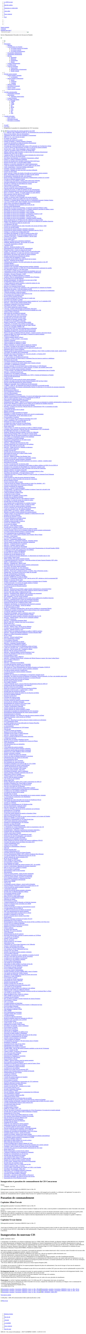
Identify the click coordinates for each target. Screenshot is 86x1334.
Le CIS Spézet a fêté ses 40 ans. (12, 537)
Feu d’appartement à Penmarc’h (12, 391)
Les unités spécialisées (13, 99)
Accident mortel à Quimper (11, 1107)
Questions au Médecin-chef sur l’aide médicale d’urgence (19, 498)
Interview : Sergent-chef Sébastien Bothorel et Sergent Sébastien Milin (22, 632)
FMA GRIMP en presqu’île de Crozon (14, 995)
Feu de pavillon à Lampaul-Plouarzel (14, 1062)
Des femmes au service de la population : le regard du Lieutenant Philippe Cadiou (25, 207)
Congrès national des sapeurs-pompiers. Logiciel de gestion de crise (22, 283)
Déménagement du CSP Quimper (13, 1072)
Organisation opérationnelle (14, 54)
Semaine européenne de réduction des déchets (16, 924)
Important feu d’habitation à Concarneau (14, 1056)
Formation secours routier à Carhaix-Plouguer (16, 733)
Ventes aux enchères (9, 905)
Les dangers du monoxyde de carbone (14, 409)
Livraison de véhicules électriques (13, 1016)
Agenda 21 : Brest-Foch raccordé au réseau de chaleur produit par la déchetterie (25, 720)
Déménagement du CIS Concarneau (13, 760)
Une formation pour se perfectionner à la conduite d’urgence (20, 503)
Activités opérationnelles (10, 92)
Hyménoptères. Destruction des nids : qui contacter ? (18, 176)
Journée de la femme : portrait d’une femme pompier (18, 1134)
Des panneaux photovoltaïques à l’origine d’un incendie (19, 1116)
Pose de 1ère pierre (9, 940)
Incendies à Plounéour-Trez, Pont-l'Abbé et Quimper (18, 783)
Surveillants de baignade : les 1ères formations (16, 567)
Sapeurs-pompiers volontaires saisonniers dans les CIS (18, 772)
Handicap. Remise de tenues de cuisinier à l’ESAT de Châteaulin (21, 432)
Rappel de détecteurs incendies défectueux (15, 1083)
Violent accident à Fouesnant (11, 311)
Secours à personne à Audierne (12, 753)
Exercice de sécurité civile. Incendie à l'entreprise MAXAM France (22, 161)
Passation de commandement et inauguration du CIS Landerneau (21, 1081)
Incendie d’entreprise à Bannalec (12, 1089)
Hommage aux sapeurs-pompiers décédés (15, 421)
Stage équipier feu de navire (11, 724)
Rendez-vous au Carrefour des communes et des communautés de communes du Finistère (27, 287)
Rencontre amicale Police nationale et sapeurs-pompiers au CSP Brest (22, 935)
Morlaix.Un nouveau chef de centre (13, 580)
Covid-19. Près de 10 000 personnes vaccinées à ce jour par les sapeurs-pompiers (25, 147)
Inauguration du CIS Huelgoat (12, 810)
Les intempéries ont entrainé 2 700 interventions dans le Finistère (21, 1040)
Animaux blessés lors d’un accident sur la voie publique (19, 444)
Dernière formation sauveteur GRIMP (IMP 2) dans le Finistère (20, 971)
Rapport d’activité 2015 (10, 696)
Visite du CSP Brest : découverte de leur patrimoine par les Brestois (22, 808)
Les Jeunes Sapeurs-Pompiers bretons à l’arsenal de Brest (19, 531)
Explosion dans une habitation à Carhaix (14, 257)
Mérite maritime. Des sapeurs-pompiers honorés (16, 558)
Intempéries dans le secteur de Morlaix (14, 349)
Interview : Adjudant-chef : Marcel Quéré (15, 563)
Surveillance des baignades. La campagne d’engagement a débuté (21, 158)
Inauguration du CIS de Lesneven (13, 920)
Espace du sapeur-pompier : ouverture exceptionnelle (18, 876)
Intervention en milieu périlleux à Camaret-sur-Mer (17, 1158)
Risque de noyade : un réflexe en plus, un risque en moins (19, 504)
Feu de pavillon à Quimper (11, 1090)
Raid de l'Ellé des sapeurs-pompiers (13, 777)
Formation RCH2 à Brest (10, 1122)
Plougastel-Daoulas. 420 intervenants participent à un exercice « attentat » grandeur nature (28, 460)
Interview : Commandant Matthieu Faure (15, 539)
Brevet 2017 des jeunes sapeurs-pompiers (15, 566)
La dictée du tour (8, 378)
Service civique (11, 87)
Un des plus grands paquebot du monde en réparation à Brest (20, 813)
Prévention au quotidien (13, 120)
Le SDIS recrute (8, 2)
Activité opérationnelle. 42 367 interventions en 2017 (18, 415)
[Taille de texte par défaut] (4, 132)
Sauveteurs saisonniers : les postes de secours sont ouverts (19, 1176)
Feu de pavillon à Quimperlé (11, 1054)
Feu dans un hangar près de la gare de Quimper (16, 679)
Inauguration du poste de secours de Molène (15, 1125)
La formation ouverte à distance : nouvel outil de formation (19, 884)
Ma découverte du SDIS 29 (11, 390)
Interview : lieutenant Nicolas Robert (14, 260)
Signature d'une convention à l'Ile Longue (15, 768)
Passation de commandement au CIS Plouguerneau (17, 784)
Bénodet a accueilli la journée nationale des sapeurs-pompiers (20, 512)
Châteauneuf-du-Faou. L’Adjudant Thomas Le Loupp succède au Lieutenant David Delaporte (29, 474)
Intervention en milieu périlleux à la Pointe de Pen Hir (18, 964)
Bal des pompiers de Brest (11, 480)
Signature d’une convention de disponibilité (15, 546)
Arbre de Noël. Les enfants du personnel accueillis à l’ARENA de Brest (23, 427)
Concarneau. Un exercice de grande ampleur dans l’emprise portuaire (22, 363)
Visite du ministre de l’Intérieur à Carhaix (15, 343)
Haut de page (7, 1329)
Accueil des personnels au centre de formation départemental (20, 143)
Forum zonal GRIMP (9, 881)
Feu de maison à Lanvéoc (11, 1080)
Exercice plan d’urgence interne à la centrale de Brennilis (19, 1071)
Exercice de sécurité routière (11, 227)
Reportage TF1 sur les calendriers (13, 931)
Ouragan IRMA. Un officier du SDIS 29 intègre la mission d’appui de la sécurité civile (27, 489)
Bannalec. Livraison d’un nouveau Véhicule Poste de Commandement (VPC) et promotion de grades (31, 406)
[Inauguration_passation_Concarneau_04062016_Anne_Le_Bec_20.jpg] (20, 1292)
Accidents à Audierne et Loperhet (13, 284)
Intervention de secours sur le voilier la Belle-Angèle (18, 453)
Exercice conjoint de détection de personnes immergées (18, 736)
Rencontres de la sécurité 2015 (12, 812)
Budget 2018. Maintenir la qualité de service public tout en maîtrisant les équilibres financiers (28, 403)
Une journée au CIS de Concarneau (13, 979)
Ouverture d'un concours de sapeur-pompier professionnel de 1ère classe (23, 1147)
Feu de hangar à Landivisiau (11, 185)
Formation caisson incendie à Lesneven (14, 521)
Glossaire (6, 1320)
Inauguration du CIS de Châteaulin (13, 980)
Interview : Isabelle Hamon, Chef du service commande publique (21, 617)
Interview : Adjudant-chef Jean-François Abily (16, 442)
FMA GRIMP (8, 1010)
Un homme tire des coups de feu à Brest (14, 1044)
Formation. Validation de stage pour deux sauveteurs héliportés (20, 170)
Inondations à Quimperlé (10, 1042)
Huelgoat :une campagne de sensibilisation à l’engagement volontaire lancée (24, 674)
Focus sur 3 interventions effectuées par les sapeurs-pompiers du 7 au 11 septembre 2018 (27, 301)
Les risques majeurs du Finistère (19, 48)
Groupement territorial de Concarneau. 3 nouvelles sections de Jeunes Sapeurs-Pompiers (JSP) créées (31, 560)
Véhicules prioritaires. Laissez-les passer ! (15, 292)
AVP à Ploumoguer (9, 742)
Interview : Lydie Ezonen (10, 536)
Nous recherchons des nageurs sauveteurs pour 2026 (21, 131)
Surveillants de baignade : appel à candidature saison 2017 (19, 613)
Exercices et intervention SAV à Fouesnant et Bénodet (18, 485)
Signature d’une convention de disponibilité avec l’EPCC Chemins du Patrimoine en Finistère (29, 375)
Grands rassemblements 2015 (12, 843)
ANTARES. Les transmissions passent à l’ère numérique (19, 436)
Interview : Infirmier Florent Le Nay (13, 629)
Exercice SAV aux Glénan (11, 950)
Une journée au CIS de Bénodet (12, 962)
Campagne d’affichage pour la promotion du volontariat (19, 1152)
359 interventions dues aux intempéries (14, 744)
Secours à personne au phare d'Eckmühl (14, 837)
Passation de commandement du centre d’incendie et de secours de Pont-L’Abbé (25, 225)
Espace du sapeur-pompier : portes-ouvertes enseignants (19, 873)
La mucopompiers (9, 726)
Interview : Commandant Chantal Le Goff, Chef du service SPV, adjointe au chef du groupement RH (31, 578)
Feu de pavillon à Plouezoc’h (11, 659)
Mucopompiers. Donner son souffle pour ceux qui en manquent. (21, 198)
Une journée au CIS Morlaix (11, 937)
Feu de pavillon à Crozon (10, 655)
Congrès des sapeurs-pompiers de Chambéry (16, 1077)
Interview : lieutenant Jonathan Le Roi (14, 247)
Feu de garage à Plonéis (10, 238)
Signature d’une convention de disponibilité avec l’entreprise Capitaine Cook (24, 467)
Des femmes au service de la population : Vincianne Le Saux (20, 216)
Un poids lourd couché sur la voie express (15, 316)
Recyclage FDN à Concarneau (12, 1007)
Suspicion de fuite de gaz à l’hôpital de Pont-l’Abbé (17, 602)
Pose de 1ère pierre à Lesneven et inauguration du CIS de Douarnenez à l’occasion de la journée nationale (32, 1110)
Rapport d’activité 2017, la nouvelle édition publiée (17, 322)
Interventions (10, 95)
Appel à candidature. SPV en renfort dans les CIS (17, 420)
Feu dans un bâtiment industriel (12, 694)
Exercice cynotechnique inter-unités (13, 946)
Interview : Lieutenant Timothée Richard (15, 643)
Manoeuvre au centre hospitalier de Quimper (16, 412)
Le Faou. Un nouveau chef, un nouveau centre (16, 464)
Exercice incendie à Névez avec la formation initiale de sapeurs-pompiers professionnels (27, 530)
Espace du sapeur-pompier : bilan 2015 (14, 769)
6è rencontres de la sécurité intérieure (14, 278)
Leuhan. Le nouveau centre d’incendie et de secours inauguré (20, 197)
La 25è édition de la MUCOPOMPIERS (15, 551)
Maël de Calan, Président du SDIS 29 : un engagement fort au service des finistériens (29, 132)
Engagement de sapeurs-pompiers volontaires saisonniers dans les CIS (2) (23, 230)
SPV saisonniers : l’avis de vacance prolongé (16, 596)
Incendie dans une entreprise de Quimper (15, 1155)
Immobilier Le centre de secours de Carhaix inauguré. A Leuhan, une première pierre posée (28, 367)
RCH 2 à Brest (8, 635)
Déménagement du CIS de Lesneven (14, 934)
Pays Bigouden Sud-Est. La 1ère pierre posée (16, 269)
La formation (14, 77)
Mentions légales (8, 1314)
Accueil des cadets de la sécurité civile (14, 611)
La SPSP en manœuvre (10, 619)
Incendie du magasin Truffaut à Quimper (15, 575)
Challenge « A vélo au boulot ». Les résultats (16, 338)
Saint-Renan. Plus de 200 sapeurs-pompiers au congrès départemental (22, 435)
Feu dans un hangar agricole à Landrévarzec (15, 670)
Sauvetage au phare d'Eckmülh (12, 824)
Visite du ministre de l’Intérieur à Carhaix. (15, 341)
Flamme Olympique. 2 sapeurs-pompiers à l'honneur (18, 141)
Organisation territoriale (13, 93)
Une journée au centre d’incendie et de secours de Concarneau (20, 479)
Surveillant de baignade (13, 86)
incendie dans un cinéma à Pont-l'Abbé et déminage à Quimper (20, 1111)
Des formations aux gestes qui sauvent (14, 762)
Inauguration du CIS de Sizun (12, 1113)
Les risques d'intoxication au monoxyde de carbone (17, 912)
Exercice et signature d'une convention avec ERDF (17, 903)
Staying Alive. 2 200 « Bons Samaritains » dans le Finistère (19, 149)
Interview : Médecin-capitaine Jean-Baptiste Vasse (17, 456)
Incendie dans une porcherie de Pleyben (14, 691)
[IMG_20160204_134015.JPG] (48, 1292)
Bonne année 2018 (9, 426)
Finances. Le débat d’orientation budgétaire (15, 159)
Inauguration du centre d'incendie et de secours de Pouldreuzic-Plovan (22, 799)
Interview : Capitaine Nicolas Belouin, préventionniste (18, 595)
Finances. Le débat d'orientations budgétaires (16, 634)
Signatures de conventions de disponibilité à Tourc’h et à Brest (20, 1131)
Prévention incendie (12, 119)
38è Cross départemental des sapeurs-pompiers (16, 911)
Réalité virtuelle (15, 71)
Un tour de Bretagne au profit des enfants (15, 518)
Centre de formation (12, 66)
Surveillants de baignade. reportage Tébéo (15, 319)
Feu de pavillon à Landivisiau (12, 869)
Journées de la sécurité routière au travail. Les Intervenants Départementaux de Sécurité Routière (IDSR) (31, 548)
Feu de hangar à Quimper (11, 1027)
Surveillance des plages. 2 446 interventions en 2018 (18, 289)
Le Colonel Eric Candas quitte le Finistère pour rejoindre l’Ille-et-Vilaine (23, 534)
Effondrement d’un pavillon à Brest (13, 1045)
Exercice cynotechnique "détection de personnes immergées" (20, 866)
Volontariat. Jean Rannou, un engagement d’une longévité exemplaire (22, 604)
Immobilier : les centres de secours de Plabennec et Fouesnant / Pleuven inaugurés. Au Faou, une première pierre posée (35, 676)
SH (12, 111)
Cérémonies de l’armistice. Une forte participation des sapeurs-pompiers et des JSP (26, 262)
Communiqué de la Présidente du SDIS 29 (15, 644)
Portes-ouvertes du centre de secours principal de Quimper (19, 477)
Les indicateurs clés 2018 (10, 224)
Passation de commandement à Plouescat (15, 846)
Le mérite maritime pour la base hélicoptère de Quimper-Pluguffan (21, 723)
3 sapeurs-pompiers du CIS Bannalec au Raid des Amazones (20, 902)
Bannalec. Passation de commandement (14, 195)
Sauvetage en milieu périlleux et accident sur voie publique (19, 988)
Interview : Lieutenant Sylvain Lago (13, 372)
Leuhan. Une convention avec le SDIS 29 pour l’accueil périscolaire (22, 251)
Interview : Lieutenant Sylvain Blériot (14, 662)
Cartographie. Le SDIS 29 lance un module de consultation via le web (22, 271)
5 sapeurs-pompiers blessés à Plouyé (13, 337)
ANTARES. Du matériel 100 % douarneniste (16, 352)
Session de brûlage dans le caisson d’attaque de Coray (18, 1143)
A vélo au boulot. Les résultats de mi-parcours (16, 357)
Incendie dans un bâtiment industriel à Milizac (16, 891)
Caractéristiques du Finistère (14, 47)
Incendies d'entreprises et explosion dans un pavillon (18, 1098)
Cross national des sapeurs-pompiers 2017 (15, 584)
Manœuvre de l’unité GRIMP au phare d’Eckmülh (17, 751)
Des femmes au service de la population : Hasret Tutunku (19, 215)
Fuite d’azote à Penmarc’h (11, 1028)
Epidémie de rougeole (10, 388)
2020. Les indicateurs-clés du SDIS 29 (14, 144)
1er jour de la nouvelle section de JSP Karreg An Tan (18, 293)
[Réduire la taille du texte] (2, 132)
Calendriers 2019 (8, 245)
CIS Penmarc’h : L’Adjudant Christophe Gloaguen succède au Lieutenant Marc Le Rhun (27, 991)
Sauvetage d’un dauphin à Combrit (13, 299)
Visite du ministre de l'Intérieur (12, 1039)
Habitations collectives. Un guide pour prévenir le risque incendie (21, 253)
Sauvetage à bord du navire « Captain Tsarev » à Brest (18, 689)
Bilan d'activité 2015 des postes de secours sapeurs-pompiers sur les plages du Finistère (27, 816)
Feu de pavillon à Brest (10, 1021)
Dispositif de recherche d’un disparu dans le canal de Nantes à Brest (22, 1063)
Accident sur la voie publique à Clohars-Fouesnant (17, 628)
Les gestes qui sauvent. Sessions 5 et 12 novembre (17, 664)
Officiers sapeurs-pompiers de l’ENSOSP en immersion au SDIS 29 (22, 397)
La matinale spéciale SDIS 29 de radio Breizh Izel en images (20, 259)
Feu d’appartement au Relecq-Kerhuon (14, 1066)
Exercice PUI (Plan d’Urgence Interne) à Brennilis (17, 665)
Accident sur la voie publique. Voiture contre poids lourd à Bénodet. (22, 180)
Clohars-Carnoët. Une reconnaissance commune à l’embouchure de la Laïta (24, 513)
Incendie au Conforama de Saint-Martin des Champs (18, 183)
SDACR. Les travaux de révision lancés (14, 156)
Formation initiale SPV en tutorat (13, 1013)
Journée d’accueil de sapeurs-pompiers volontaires (17, 748)
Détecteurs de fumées (9, 899)
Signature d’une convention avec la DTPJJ (15, 1019)
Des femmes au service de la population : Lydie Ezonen (18, 210)
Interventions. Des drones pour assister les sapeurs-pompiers (20, 254)
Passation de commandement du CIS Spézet (15, 1036)
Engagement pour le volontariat (12, 714)
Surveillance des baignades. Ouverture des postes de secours (20, 329)
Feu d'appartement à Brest (11, 759)
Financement (14, 68)
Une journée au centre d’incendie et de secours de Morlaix (19, 405)
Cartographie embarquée (10, 888)
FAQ (5, 17)
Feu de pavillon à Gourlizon (11, 417)
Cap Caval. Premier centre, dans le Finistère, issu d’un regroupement (22, 201)
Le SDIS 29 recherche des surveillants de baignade (17, 909)
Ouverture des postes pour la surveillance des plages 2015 (19, 842)
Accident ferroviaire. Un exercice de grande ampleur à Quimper (21, 583)
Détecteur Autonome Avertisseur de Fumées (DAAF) (18, 918)
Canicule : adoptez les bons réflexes (13, 519)
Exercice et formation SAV (11, 1078)
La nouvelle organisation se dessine (13, 244)
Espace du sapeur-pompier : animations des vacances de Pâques (21, 741)
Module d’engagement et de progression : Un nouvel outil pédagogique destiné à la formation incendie (31, 396)
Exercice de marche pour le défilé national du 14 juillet (18, 1114)
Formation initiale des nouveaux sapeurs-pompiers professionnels (21, 564)
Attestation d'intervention (17, 96)
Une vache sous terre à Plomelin (12, 1053)
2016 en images (8, 587)
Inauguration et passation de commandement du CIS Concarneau (21, 711)
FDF (12, 113)
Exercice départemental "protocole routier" (15, 805)
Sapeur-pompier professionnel (15, 78)
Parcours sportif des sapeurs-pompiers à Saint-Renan (18, 188)
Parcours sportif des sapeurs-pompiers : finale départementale (20, 1128)
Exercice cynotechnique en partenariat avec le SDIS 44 (18, 1129)
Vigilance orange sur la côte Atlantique (14, 775)
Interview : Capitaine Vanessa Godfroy (14, 545)
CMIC (12, 102)
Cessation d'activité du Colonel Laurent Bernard (16, 765)
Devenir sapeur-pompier (10, 74)
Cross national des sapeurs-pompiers (13, 747)
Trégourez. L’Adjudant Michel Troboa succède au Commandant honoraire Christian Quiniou (28, 200)
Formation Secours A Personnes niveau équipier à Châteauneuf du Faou (23, 1004)
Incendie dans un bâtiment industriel (13, 497)
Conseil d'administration (13, 63)
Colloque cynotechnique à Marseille (13, 706)
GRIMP (13, 101)
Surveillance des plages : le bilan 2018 (14, 305)
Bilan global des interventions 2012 (13, 1141)
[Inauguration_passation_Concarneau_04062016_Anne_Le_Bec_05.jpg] (59, 1289)
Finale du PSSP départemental (12, 376)
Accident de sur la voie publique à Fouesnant (16, 965)
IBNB (12, 107)
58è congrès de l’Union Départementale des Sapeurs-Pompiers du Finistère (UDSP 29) (27, 667)
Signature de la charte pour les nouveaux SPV (16, 1069)
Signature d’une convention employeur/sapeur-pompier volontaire (21, 266)
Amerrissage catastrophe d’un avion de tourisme (16, 304)
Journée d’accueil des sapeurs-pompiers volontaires (17, 369)
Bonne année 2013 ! (9, 1149)
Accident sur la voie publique (12, 1068)
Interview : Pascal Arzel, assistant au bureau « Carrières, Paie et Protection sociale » (26, 570)
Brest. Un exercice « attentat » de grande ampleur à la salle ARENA (22, 192)
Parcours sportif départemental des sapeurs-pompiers (18, 382)
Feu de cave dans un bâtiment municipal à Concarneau (18, 756)
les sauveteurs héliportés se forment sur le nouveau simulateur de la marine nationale (26, 1144)
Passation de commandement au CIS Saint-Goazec (17, 439)
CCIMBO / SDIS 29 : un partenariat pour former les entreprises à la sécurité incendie (26, 385)
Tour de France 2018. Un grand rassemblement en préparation (20, 328)
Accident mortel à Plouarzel (11, 448)
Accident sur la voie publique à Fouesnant (15, 373)
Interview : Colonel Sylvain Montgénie (14, 488)
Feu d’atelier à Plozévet (10, 682)
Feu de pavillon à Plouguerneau (12, 961)
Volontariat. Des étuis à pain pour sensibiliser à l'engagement (20, 135)
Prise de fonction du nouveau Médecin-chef (15, 1117)
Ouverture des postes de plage (12, 697)
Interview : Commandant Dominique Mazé (15, 620)
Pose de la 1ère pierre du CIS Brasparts (14, 786)
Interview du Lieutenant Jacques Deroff (14, 286)
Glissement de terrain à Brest (11, 1096)
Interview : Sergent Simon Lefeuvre (13, 735)
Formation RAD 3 (9, 673)
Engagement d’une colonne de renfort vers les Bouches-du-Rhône (21, 692)
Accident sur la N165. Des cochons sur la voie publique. (19, 549)
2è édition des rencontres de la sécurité (14, 947)
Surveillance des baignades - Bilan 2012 (14, 1169)
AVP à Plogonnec (8, 932)
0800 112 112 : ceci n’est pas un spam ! (14, 137)
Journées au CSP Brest (10, 802)
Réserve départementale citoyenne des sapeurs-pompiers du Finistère (22, 191)
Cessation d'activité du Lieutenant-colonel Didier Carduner (19, 787)
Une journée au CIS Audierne (12, 778)
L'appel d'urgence (12, 98)
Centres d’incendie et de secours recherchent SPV (17, 985)
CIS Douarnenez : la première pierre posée (15, 1172)
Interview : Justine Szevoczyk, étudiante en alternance (18, 447)
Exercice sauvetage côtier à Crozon (13, 482)
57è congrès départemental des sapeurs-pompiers (17, 801)
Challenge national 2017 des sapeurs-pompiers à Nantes (19, 614)
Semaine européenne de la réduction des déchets (17, 256)
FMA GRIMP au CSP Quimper (12, 860)
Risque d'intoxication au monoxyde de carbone (16, 1150)
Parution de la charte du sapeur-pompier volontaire (17, 1160)
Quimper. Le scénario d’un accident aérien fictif (16, 232)
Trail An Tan (7, 882)
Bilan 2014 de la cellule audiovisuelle (14, 896)
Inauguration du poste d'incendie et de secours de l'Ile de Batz (20, 1034)
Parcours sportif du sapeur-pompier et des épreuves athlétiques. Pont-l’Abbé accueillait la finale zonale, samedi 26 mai (35, 351)
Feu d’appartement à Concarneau (13, 394)
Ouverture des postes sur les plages (13, 140)
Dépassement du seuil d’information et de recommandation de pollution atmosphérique (27, 1135)
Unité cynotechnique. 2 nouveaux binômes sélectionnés (18, 167)
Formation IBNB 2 (9, 263)
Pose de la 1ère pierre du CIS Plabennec (14, 807)
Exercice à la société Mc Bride (12, 699)
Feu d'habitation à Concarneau (12, 894)
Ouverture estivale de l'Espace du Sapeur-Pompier (17, 852)
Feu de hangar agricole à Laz (11, 1087)
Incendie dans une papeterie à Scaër (13, 1163)
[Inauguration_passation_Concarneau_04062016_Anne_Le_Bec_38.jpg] (20, 1289)
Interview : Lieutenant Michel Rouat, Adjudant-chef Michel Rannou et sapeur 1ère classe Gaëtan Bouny (31, 658)
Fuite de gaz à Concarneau (11, 1030)
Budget (13, 62)
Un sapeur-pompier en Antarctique (13, 1003)
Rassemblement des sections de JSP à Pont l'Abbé (17, 703)
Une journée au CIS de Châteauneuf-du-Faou (16, 949)
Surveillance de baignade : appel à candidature (16, 1025)
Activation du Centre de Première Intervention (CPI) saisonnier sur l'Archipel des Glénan (27, 146)
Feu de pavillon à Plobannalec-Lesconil (14, 825)
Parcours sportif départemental (12, 206)
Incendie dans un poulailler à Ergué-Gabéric (15, 495)
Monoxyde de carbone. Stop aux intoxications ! (16, 134)
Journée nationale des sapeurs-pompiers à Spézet (17, 709)
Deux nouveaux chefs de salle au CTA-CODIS (16, 194)
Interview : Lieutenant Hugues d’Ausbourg (15, 543)
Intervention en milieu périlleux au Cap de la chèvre (17, 1140)
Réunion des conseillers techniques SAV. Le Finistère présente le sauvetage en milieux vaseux (29, 209)
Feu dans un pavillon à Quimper (12, 625)
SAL (12, 108)
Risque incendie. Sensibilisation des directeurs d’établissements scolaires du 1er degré (26, 177)
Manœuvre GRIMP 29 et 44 (11, 335)
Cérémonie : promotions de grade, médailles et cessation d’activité (21, 955)
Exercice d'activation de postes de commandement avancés (19, 906)
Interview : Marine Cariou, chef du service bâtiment (17, 626)
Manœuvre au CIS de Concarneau (13, 926)
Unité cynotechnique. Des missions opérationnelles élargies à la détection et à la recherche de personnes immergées (34, 387)
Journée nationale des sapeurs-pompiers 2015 (16, 857)
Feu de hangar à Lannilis (10, 900)
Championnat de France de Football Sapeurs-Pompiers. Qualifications (22, 272)
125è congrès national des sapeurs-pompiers (15, 307)
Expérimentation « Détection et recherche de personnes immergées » (22, 830)
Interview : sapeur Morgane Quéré (13, 525)
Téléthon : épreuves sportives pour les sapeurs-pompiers (19, 1060)
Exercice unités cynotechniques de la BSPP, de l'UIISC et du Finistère (22, 1167)
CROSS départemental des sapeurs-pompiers (16, 766)
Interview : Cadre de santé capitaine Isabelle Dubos (17, 302)
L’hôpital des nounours (10, 738)
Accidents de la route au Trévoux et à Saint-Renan (17, 423)
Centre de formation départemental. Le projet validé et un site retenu (22, 165)
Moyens (9, 56)
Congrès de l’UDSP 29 (10, 1074)
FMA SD (6, 848)
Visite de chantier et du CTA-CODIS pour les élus (17, 1164)
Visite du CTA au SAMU (11, 845)
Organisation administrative (14, 53)
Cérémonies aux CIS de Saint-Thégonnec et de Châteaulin (19, 944)
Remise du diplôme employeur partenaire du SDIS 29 (18, 1018)
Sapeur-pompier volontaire (14, 75)
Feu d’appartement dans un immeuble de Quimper (17, 533)
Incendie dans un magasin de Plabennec (14, 1120)
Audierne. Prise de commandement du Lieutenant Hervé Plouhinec (21, 277)
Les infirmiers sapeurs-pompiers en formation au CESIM (19, 1137)
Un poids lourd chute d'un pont (12, 1104)
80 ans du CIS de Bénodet (11, 858)
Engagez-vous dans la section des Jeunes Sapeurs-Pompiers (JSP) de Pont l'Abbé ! (26, 381)
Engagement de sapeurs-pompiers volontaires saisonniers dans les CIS (22, 616)
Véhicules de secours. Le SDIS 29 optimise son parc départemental (22, 189)
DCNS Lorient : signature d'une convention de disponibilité (20, 1161)
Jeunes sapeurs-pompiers (13, 89)
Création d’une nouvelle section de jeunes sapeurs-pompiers (20, 379)
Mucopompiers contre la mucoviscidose (14, 870)
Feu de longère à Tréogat (10, 1059)
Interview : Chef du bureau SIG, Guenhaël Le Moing (18, 649)
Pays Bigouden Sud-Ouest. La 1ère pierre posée (16, 430)
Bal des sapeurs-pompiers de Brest (13, 296)
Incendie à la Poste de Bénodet (12, 515)
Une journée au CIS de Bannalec (13, 986)
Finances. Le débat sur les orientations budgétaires (17, 241)
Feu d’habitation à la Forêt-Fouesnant (14, 438)
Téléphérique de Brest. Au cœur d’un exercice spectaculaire (20, 331)
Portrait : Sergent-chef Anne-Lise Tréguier (15, 754)
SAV (12, 110)
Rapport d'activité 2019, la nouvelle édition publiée (17, 162)
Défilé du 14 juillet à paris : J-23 (12, 1108)
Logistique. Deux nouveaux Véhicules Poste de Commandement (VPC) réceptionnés (26, 429)
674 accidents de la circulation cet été (14, 295)
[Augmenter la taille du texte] (6, 132)
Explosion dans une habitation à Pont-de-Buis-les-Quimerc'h (20, 831)
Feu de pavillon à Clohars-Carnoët (13, 861)
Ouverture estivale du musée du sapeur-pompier (16, 700)
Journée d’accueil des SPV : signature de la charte (17, 1086)
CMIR (12, 104)
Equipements (14, 60)
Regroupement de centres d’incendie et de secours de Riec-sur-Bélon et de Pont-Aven (26, 921)
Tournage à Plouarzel (9, 340)
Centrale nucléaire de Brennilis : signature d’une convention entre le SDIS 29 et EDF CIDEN (29, 1101)
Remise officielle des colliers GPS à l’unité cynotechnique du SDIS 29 (22, 781)
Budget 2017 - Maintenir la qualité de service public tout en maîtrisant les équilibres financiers (29, 598)
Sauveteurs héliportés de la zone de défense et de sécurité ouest (20, 182)
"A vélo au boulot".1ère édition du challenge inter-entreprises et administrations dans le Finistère (29, 370)
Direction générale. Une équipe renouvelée (15, 470)
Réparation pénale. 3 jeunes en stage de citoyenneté (17, 250)
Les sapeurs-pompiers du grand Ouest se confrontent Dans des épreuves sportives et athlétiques (29, 358)
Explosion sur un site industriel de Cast (14, 554)
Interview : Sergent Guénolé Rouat (13, 637)
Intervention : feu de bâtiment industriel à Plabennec (17, 1170)
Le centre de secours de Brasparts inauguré (15, 586)
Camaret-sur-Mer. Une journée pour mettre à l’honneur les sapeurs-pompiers (24, 334)
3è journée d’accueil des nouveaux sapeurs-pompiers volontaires (21, 668)
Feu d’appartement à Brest (11, 721)
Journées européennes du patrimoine (13, 486)
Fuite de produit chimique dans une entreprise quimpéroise (19, 542)
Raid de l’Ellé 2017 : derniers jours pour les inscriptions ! (19, 622)
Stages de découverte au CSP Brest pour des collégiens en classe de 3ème (23, 219)
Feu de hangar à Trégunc (10, 1000)
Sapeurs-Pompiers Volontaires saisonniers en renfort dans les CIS (21, 885)
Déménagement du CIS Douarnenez (13, 1119)
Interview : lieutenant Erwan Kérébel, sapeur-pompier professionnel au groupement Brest (27, 589)
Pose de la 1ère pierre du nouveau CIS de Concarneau (18, 956)
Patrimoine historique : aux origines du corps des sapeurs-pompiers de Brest (24, 715)
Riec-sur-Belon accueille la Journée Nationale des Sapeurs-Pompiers (22, 998)
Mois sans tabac (8, 661)
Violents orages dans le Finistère (12, 833)
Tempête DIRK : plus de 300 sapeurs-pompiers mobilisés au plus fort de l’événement (26, 1048)
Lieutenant (13, 81)
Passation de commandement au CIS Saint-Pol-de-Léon (18, 819)
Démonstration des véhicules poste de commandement (18, 248)
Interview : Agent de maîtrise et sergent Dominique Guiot (19, 652)
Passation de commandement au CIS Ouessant (16, 822)
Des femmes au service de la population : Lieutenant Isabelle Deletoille (22, 218)
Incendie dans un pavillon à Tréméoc (14, 527)
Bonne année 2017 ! (9, 623)
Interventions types (9, 943)
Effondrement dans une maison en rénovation (16, 757)
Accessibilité (7, 1323)
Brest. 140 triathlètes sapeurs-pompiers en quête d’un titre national (21, 174)
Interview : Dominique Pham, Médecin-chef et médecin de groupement (23, 593)
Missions (9, 45)
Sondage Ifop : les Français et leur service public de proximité (20, 572)
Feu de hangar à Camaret (10, 977)
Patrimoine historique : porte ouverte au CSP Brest (17, 717)
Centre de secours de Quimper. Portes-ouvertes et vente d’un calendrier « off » (24, 483)
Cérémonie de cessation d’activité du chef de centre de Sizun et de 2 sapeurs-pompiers (27, 610)
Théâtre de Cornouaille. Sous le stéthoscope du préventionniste (20, 384)
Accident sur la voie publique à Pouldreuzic (15, 790)
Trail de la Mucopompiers (11, 393)
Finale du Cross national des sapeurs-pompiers (16, 1123)
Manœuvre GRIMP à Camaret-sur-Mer (14, 818)
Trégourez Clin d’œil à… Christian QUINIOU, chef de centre (20, 236)
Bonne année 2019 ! (9, 239)
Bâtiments (13, 59)
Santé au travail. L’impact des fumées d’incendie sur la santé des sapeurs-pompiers (26, 173)
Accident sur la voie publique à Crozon (14, 1065)
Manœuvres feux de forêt (10, 360)
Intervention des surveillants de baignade (15, 313)
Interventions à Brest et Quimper (12, 774)
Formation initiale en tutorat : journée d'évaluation (17, 1132)
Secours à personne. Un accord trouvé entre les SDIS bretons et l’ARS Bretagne (25, 366)
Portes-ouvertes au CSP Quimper (13, 941)
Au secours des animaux (10, 524)
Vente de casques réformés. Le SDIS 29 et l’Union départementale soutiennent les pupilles (28, 268)
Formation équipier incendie (11, 265)
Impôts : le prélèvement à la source (13, 561)
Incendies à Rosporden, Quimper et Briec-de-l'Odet (17, 424)
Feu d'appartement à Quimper (12, 1093)
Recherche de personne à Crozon (13, 516)
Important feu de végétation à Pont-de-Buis (15, 839)
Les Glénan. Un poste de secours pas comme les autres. (18, 500)
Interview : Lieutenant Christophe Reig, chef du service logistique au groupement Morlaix (28, 608)
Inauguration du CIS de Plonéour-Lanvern (15, 1178)
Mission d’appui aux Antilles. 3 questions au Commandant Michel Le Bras (24, 471)
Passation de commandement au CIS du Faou (16, 1153)
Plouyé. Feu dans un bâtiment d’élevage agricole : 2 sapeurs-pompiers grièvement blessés (27, 332)
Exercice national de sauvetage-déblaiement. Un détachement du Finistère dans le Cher (27, 555)
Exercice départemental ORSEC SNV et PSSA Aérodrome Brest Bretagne (24, 854)
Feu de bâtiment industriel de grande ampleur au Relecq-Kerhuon (21, 601)
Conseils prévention (9, 116)
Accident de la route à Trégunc (12, 494)
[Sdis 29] (1, 38)
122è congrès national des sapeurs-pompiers (15, 821)
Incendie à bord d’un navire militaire (13, 686)
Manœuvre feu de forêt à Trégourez (13, 732)
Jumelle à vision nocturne (10, 938)
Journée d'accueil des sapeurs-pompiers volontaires (17, 890)
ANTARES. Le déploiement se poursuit (14, 364)
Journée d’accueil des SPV (11, 982)
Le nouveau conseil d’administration (13, 970)
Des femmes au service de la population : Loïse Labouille (19, 212)
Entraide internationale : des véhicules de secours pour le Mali (20, 280)
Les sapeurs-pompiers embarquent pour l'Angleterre (17, 361)
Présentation (7, 44)
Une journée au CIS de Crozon (12, 992)
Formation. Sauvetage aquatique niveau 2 (15, 168)
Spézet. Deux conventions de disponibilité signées (17, 203)
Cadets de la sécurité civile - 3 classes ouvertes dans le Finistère (20, 647)
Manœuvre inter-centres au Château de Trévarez (16, 989)
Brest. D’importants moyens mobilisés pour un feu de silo (19, 204)
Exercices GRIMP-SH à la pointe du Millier (15, 576)
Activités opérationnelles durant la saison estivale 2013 (18, 1102)
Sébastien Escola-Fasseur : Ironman (13, 1084)
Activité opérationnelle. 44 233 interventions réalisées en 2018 (20, 235)
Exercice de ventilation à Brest (12, 522)
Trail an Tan (7, 745)
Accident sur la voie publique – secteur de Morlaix (17, 605)
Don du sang (7, 729)
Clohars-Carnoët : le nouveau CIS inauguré (15, 1051)
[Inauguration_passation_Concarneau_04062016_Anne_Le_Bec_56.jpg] (59, 1290)
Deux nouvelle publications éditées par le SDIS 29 (17, 399)
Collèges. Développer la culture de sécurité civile (17, 222)
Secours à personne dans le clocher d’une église (16, 915)
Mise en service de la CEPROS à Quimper (15, 867)
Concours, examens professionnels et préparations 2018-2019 (20, 308)
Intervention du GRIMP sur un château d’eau (16, 1031)
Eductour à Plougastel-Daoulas (12, 815)
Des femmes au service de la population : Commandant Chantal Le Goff (23, 213)
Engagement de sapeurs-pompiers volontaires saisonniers (19, 228)
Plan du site (7, 1317)
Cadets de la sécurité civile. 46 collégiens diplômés (17, 509)
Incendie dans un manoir (10, 793)
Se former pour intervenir (10, 929)
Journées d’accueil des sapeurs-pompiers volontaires (18, 952)
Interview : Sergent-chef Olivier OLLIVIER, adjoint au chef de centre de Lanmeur (26, 590)
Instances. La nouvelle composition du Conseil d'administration (20, 164)
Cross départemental (9, 408)
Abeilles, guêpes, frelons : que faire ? (14, 355)
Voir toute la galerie (6, 1295)
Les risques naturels (16, 50)
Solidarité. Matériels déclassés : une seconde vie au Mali (19, 242)
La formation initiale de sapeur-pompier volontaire (17, 1126)
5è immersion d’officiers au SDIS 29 (13, 281)
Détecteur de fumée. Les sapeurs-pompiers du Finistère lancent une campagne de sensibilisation (29, 290)
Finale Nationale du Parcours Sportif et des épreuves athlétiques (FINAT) (23, 840)
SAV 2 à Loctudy (8, 1001)
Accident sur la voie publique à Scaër (14, 828)
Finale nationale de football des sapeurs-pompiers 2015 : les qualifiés (22, 864)
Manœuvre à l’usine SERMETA (12, 976)
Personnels (13, 57)
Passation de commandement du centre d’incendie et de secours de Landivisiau (25, 468)
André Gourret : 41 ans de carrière (13, 1022)
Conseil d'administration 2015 (12, 851)
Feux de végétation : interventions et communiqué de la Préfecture (21, 1092)
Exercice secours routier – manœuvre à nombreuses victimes (20, 457)
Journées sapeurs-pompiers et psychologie (15, 1037)
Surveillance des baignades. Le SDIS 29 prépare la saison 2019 (21, 233)
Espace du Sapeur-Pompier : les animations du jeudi (17, 834)
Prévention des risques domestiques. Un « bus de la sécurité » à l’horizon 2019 (25, 354)
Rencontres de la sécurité (10, 454)
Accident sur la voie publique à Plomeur (14, 959)
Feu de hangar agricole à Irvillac (12, 893)
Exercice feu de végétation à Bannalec (14, 702)
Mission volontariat (9, 411)
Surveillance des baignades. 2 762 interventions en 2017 (19, 473)
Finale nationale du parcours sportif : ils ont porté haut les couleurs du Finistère (25, 1099)
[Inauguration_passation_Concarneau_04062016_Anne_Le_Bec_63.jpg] (20, 1290)
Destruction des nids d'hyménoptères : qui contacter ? (18, 685)
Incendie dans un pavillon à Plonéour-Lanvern (16, 739)
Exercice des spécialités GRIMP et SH (14, 326)
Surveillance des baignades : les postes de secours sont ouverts (20, 974)
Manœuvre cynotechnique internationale (14, 879)
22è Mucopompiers (9, 1015)
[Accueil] (5, 41)
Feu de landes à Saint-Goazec (12, 557)
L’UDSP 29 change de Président (12, 730)
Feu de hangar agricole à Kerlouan (13, 967)
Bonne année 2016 (9, 780)
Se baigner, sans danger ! (10, 138)
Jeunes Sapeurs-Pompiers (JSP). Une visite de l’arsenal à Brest (20, 433)
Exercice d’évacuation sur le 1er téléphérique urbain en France (20, 646)
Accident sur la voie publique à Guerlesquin (15, 958)
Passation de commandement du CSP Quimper (16, 727)
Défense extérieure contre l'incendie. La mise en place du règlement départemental (25, 152)
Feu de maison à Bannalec (11, 640)
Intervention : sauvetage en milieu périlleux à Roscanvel (19, 1175)
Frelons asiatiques (8, 928)
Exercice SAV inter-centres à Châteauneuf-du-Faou (17, 592)
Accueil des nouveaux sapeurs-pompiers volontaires (17, 671)
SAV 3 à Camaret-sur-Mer (11, 1050)
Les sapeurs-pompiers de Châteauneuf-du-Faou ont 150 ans (20, 855)
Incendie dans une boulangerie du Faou (14, 451)
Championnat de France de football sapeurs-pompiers (18, 875)
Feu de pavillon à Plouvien (11, 953)
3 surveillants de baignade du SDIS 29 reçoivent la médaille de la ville (22, 310)
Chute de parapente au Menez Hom (13, 492)
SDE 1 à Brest (8, 718)
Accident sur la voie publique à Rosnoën (15, 320)
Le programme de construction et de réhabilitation (17, 796)
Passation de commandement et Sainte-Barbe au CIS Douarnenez (21, 789)
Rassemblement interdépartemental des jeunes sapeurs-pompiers (21, 712)
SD (12, 105)
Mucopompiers (8, 872)
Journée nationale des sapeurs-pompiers (14, 708)
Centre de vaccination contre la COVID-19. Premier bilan (19, 150)
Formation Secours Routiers (11, 997)
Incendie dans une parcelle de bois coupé (15, 317)
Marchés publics (8, 5)
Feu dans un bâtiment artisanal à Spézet (14, 179)
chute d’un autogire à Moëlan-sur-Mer (14, 1095)
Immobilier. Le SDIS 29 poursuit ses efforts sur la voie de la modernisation (24, 414)
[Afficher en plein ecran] (4, 1300)
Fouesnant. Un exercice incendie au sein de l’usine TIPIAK (20, 325)
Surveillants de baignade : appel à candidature (16, 771)
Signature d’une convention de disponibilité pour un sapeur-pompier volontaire (25, 795)
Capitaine (13, 83)
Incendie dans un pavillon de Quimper (14, 501)
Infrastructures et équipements (19, 69)
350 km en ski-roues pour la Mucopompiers (15, 186)
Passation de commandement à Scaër (14, 897)
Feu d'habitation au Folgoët (11, 863)
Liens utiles (7, 11)
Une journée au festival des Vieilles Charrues (16, 973)
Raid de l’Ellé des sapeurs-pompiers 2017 (15, 650)
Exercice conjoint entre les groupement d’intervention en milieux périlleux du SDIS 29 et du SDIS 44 (31, 465)
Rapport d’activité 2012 (10, 1105)
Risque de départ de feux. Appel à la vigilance (16, 994)
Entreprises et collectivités (11, 8)
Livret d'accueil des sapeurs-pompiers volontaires (17, 887)
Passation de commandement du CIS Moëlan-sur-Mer (18, 804)
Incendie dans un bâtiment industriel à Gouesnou (17, 275)
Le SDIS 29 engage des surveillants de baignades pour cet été (20, 418)
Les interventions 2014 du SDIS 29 (13, 908)
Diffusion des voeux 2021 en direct (13, 153)
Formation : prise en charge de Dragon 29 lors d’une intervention (21, 1146)
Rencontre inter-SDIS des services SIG (14, 445)
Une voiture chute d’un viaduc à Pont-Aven (15, 314)
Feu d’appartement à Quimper (12, 638)
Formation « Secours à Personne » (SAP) (15, 274)
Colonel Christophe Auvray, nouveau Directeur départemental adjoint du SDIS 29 (25, 683)
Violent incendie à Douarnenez (12, 441)
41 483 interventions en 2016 (11, 607)
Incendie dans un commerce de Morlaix (14, 552)
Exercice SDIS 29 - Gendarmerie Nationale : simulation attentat (21, 540)
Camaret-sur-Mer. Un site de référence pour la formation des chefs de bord (23, 155)
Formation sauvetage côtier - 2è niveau (14, 1166)
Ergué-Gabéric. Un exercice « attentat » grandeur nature (19, 510)
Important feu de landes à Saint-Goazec (14, 1024)
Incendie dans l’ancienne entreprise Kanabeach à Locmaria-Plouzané (22, 677)
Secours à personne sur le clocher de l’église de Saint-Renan (20, 507)
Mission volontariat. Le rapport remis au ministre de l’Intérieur (20, 344)
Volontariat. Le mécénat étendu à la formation (16, 400)
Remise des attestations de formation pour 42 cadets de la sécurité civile (23, 348)
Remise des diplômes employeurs (13, 1138)
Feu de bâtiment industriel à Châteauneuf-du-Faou (17, 878)
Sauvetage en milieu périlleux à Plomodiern (15, 1033)
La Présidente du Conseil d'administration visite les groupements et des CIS (24, 827)
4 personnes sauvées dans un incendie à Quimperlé (17, 750)
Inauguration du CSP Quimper (12, 1057)
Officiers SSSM (11, 84)
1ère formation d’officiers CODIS (13, 1009)
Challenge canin (8, 476)
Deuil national (8, 917)
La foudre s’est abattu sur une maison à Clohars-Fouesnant (19, 346)
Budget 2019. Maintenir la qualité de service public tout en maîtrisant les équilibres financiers (28, 221)
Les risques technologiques (18, 51)
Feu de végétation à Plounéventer (13, 968)
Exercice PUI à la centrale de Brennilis (14, 923)
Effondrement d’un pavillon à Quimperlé (15, 1047)
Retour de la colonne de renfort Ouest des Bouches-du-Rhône (20, 688)
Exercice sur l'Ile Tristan (10, 171)
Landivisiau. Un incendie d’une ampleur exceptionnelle (18, 323)
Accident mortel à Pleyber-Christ (12, 491)
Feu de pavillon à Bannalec (11, 1006)
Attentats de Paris (8, 798)
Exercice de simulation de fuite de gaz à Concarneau (18, 653)
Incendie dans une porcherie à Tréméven (14, 705)
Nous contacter (8, 14)
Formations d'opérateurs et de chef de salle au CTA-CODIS (20, 763)
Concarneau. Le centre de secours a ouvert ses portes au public (20, 528)
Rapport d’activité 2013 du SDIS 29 (13, 983)
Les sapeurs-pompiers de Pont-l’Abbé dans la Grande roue (19, 298)
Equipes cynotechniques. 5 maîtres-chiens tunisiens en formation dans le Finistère (25, 581)
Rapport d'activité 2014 (10, 849)
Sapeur (12, 80)
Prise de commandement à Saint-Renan (14, 573)
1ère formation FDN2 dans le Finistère (14, 1156)
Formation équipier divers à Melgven (14, 656)
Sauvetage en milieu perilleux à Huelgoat (15, 1173)
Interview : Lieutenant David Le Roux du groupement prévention (21, 599)
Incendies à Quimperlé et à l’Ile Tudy (14, 914)
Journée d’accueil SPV (10, 450)
